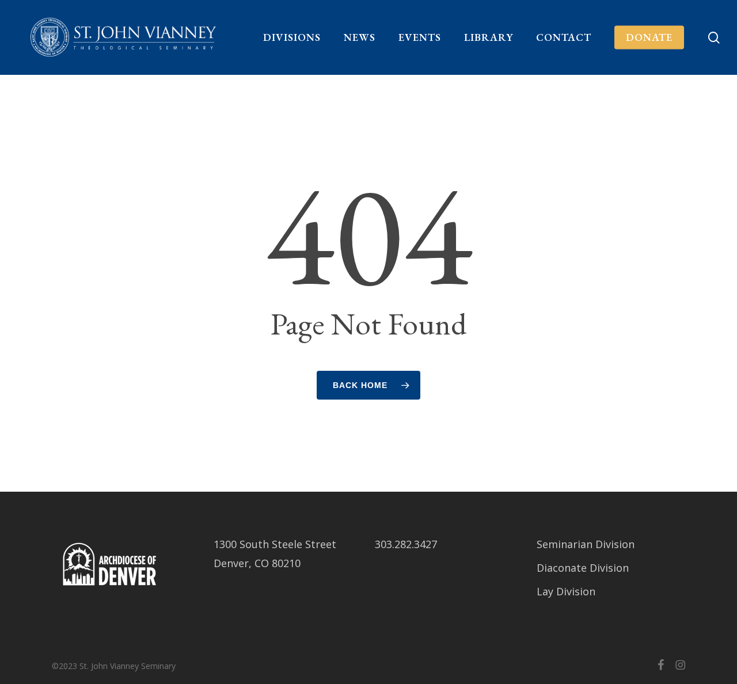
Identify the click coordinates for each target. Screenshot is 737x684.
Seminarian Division (586, 544)
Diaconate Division (583, 568)
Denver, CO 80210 (257, 563)
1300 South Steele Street (275, 544)
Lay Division (566, 591)
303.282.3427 (406, 544)
